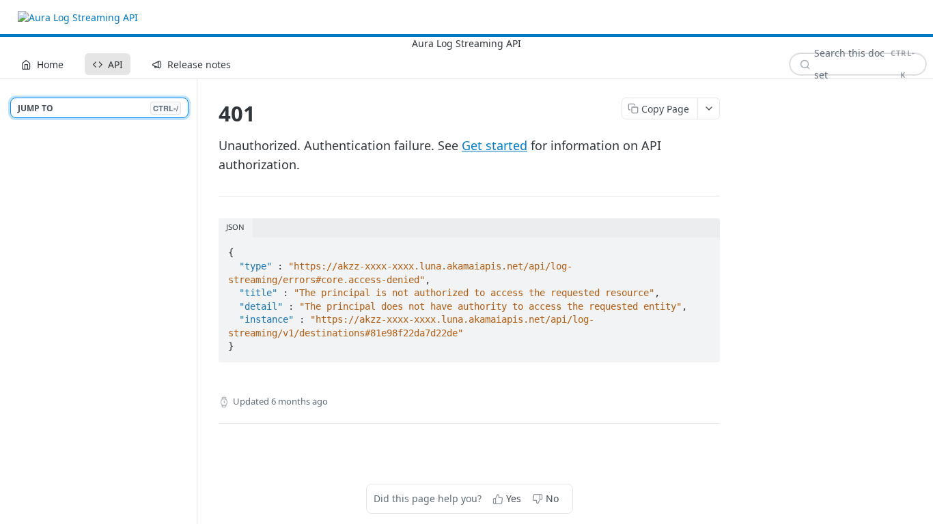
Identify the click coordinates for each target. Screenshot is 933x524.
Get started (494, 145)
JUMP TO (98, 108)
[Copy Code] (703, 249)
